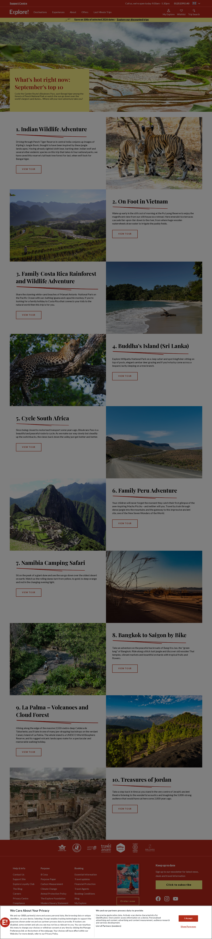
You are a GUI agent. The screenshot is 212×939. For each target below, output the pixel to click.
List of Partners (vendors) (108, 926)
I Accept (188, 918)
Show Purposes (188, 926)
